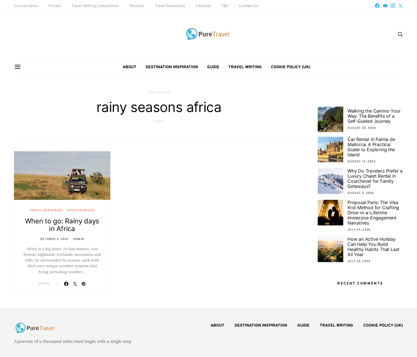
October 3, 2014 (54, 239)
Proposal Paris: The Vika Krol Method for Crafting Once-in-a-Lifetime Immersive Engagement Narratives (373, 213)
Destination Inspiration (172, 67)
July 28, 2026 (359, 261)
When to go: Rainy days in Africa (62, 225)
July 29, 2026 (359, 230)
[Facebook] (377, 5)
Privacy (54, 6)
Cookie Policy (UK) (290, 67)
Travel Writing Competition (95, 6)
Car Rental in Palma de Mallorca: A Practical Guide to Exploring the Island (371, 146)
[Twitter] (400, 5)
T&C (225, 6)
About (129, 67)
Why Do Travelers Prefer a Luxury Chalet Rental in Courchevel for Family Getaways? (375, 178)
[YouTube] (385, 5)
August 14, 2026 (362, 161)
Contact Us (248, 6)
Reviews (136, 6)
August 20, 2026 (362, 128)
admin (78, 239)
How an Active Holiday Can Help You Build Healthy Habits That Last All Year (373, 246)
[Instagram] (393, 5)
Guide (213, 67)
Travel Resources (170, 6)
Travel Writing (245, 67)
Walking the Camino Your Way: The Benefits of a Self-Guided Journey (374, 116)
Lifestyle (203, 6)
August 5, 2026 (361, 193)
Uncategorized (81, 210)
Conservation (26, 6)
